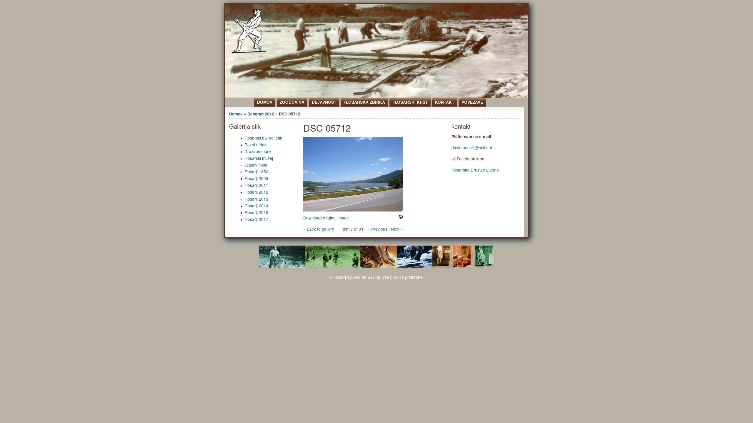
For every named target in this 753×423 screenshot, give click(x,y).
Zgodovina (292, 102)
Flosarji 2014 (256, 206)
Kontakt (444, 102)
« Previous (377, 229)
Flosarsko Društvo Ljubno (475, 170)
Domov (264, 102)
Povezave (472, 102)
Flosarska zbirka (364, 102)
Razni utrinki (255, 144)
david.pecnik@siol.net (472, 147)
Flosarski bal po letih (263, 138)
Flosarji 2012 (256, 192)
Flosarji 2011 (256, 185)
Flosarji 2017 (256, 219)
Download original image (326, 218)
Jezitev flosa (255, 165)
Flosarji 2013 (256, 199)
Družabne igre (257, 151)
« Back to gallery (318, 229)
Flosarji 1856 (256, 171)
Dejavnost (324, 102)
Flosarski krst (410, 102)
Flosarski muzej (258, 158)
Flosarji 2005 (256, 178)
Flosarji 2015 (256, 212)
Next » (397, 229)
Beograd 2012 (260, 114)
